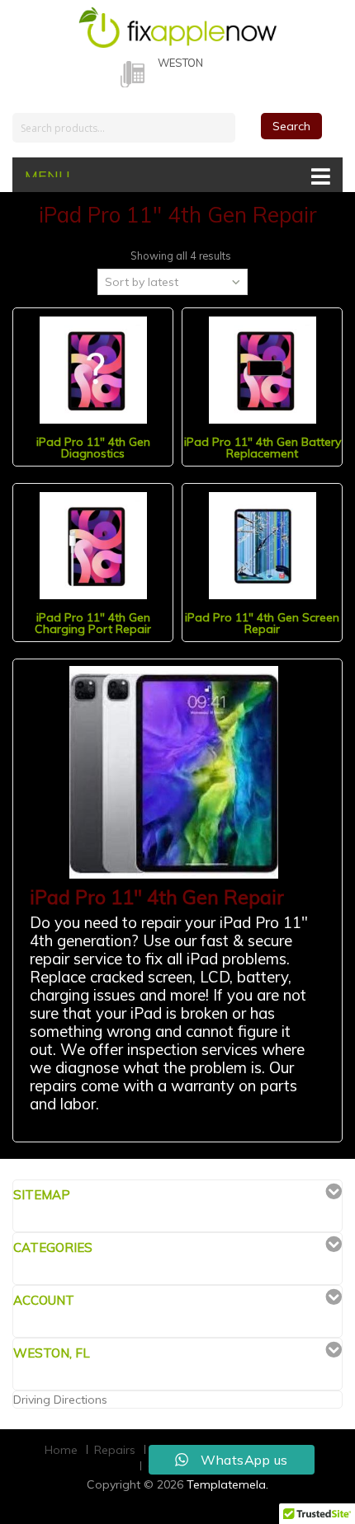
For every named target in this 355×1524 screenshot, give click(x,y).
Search (291, 126)
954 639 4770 (194, 79)
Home (61, 1449)
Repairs (114, 1449)
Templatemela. (227, 1484)
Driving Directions (60, 1399)
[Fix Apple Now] (177, 25)
